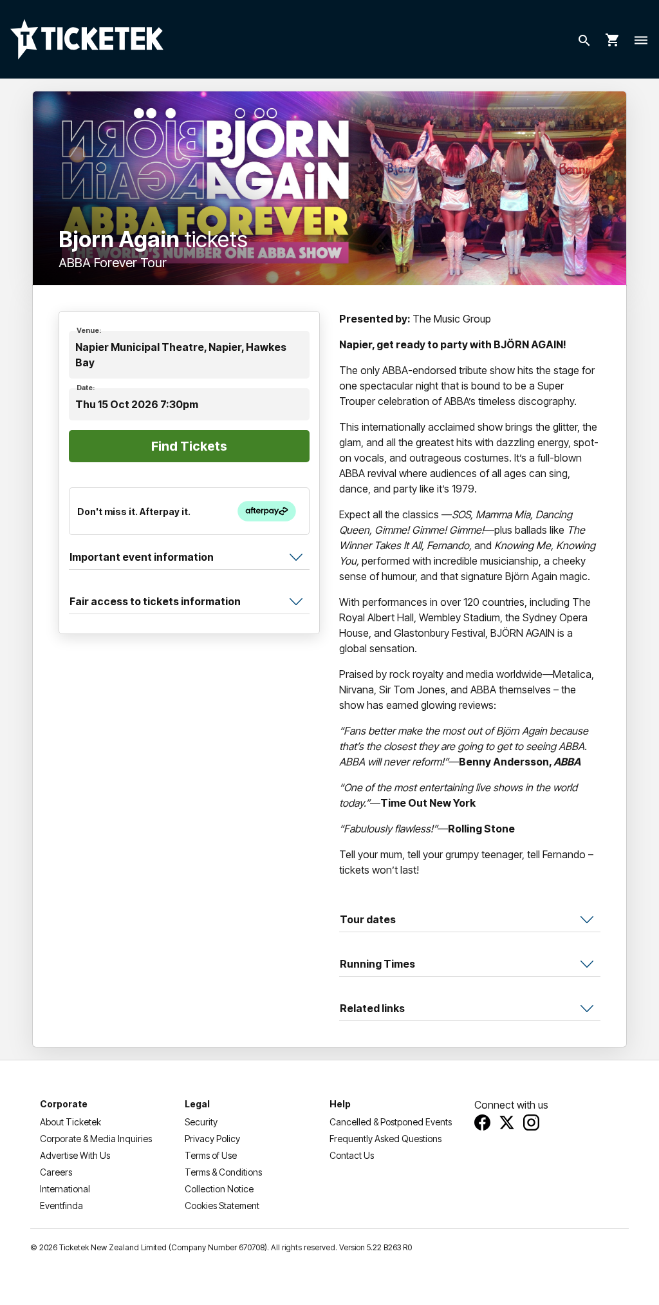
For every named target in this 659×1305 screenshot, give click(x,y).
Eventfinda (61, 1205)
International (65, 1188)
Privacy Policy (212, 1138)
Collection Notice (219, 1188)
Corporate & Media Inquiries (96, 1138)
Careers (56, 1172)
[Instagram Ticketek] (531, 1122)
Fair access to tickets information (155, 601)
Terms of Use (211, 1155)
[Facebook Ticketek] (482, 1122)
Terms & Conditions (223, 1172)
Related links (372, 1008)
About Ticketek (70, 1121)
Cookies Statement (222, 1205)
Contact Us (352, 1155)
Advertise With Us (75, 1155)
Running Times (377, 963)
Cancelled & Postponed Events (391, 1121)
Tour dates (368, 919)
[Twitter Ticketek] (507, 1122)
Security (201, 1121)
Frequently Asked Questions (385, 1138)
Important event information (142, 556)
